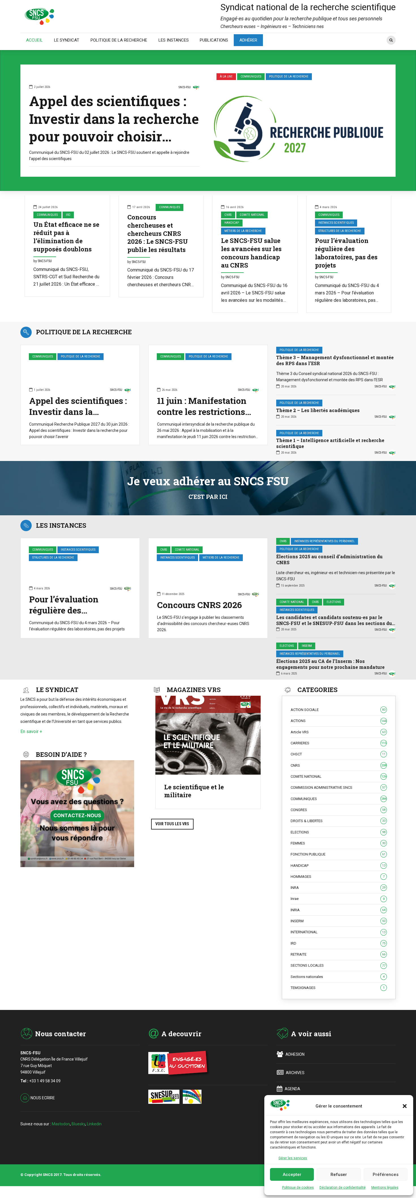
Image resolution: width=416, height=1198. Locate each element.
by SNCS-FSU (42, 261)
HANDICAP (231, 223)
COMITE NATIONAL (252, 215)
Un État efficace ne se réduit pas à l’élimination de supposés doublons (66, 236)
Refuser (339, 1174)
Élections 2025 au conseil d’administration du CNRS (329, 559)
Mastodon (61, 1124)
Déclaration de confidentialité (342, 1188)
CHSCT (338, 754)
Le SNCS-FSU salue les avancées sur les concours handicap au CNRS (251, 252)
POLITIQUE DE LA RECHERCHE (119, 40)
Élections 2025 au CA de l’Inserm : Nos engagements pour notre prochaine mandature (330, 664)
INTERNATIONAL (338, 932)
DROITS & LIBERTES (338, 821)
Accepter (292, 1174)
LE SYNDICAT (66, 40)
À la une (226, 76)
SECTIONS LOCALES (338, 965)
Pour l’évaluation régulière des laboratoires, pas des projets (346, 252)
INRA (338, 887)
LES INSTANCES (173, 40)
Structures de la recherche (339, 231)
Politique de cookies (298, 1188)
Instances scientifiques (336, 223)
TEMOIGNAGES (338, 988)
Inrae (338, 899)
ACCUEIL (34, 40)
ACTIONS (338, 721)
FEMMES (338, 843)
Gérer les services (292, 1158)
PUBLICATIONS (214, 40)
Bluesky (78, 1124)
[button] (405, 1106)
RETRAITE (338, 954)
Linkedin (94, 1124)
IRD (68, 215)
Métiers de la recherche (243, 231)
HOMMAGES (338, 876)
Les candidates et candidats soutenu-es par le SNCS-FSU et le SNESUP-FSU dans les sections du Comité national (334, 623)
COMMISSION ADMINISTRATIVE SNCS (338, 787)
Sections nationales (338, 977)
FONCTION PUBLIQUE (338, 854)
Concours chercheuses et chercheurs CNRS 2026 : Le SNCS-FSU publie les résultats (157, 233)
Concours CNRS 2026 (199, 604)
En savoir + (31, 731)
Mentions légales (384, 1188)
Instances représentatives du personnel (324, 541)
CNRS (227, 215)
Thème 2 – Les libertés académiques (318, 410)
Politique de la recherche (288, 76)
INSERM (307, 646)
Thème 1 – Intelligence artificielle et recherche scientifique (330, 443)
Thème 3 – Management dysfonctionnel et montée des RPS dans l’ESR (335, 360)
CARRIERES (338, 743)
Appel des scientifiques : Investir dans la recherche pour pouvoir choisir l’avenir (114, 127)
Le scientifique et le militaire (194, 791)
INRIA (338, 910)
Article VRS (338, 732)
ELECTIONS (334, 602)
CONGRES (338, 810)
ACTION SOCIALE (338, 710)
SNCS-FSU (185, 87)
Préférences (385, 1174)
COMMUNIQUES (251, 76)
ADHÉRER (248, 40)
